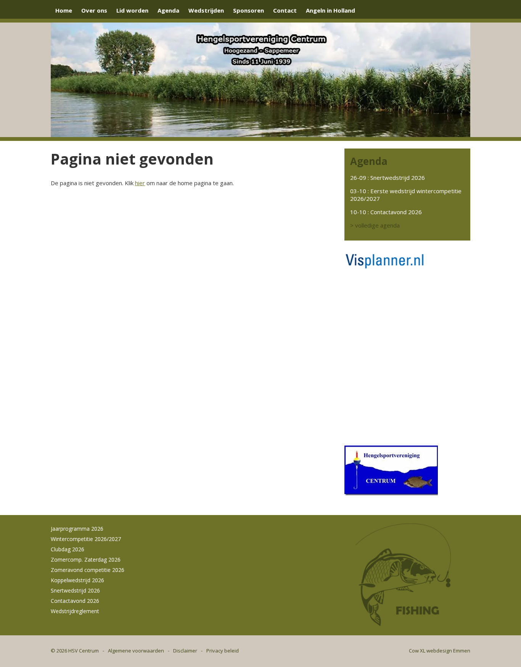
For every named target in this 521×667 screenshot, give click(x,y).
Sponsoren (248, 10)
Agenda (168, 10)
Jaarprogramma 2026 (77, 528)
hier (140, 183)
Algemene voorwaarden (136, 650)
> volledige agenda (375, 225)
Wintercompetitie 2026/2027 (86, 539)
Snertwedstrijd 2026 (397, 177)
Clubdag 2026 (67, 549)
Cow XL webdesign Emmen (439, 650)
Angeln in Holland (330, 10)
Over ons (94, 10)
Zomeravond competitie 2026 (87, 569)
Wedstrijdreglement (75, 611)
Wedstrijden (206, 10)
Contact (285, 10)
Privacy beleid (222, 650)
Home (63, 10)
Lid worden (132, 10)
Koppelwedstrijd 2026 (77, 580)
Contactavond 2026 (396, 212)
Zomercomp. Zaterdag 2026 (86, 559)
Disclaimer (185, 650)
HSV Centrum (83, 650)
